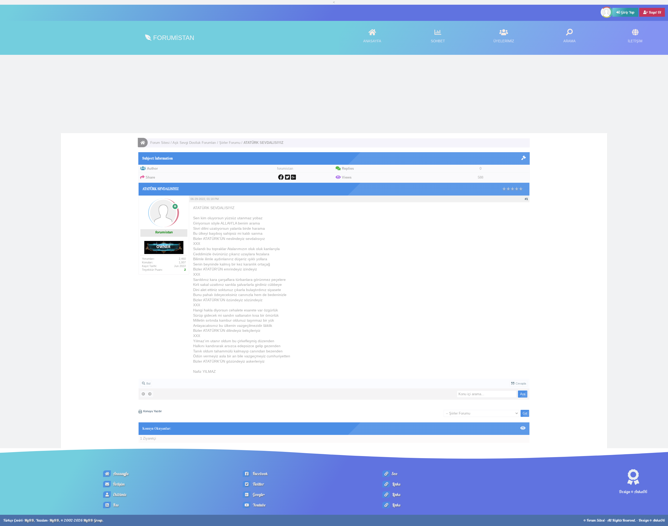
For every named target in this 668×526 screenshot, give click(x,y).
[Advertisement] (334, 94)
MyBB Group (92, 520)
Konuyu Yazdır (152, 411)
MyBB (29, 520)
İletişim (118, 484)
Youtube (258, 505)
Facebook (259, 473)
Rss (115, 505)
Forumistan (172, 37)
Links (395, 484)
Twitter (258, 484)
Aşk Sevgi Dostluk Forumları (194, 143)
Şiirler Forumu (229, 143)
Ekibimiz (119, 494)
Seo (394, 473)
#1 (526, 198)
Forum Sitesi (160, 143)
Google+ (258, 494)
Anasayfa (120, 473)
